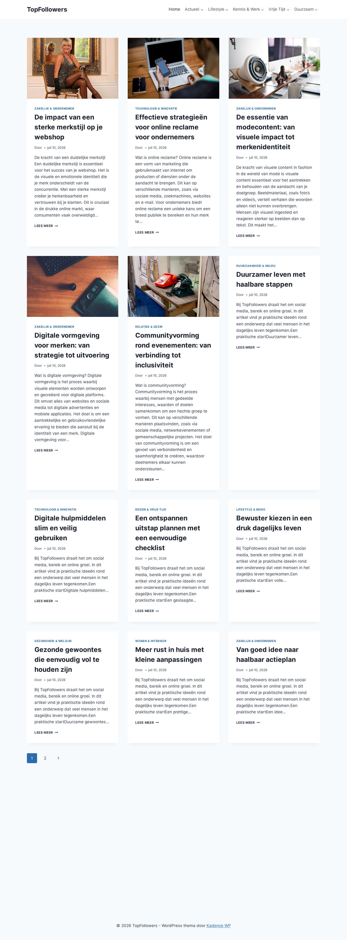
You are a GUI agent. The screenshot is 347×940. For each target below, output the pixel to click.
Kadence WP (219, 925)
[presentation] (72, 68)
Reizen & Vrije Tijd (150, 509)
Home (174, 9)
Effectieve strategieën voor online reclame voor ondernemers (171, 127)
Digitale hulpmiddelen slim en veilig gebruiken (70, 528)
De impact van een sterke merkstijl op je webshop (68, 127)
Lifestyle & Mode (250, 509)
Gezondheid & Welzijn (53, 641)
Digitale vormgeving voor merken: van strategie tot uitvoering (71, 345)
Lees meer (46, 226)
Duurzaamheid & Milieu (256, 266)
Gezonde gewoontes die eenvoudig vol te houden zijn (68, 659)
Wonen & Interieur (150, 641)
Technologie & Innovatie (156, 108)
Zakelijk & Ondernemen (54, 108)
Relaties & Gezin (149, 326)
